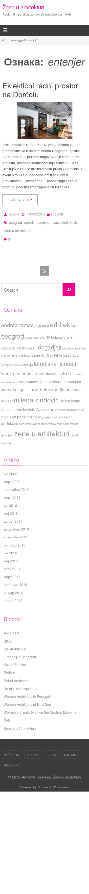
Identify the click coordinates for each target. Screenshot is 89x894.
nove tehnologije (71, 404)
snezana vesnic (47, 418)
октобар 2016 (14, 539)
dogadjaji (49, 341)
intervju (27, 358)
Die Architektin (15, 643)
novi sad (8, 411)
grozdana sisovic (11, 359)
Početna (11, 749)
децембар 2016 (16, 523)
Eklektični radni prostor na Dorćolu (40, 89)
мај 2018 (11, 507)
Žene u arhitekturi (23, 7)
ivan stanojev (48, 368)
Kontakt (71, 749)
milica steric (11, 404)
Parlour (9, 666)
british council (26, 342)
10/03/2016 (36, 213)
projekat (45, 220)
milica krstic (70, 395)
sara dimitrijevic (65, 220)
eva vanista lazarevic (28, 349)
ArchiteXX (11, 627)
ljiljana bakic (38, 383)
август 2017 (13, 515)
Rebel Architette (16, 674)
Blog (51, 749)
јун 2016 (10, 547)
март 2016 (12, 570)
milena (14, 213)
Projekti (57, 213)
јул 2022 (10, 467)
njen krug (50, 404)
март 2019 (12, 491)
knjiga (18, 383)
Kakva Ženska (15, 659)
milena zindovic (36, 393)
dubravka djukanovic (74, 342)
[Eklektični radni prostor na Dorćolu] (44, 120)
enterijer (30, 220)
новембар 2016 (16, 531)
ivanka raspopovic (19, 367)
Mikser (7, 395)
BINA (46, 331)
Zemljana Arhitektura (20, 722)
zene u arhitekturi (17, 227)
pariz (21, 411)
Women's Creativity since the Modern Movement (42, 706)
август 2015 (13, 594)
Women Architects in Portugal (27, 690)
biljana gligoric (33, 331)
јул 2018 (10, 499)
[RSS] (44, 265)
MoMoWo (32, 403)
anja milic (41, 319)
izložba (67, 367)
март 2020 (12, 475)
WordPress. (61, 781)
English (11, 759)
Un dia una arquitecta (20, 682)
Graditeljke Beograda (62, 349)
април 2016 (13, 563)
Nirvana (43, 781)
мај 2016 (11, 555)
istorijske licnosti (55, 358)
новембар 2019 (16, 483)
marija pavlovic (67, 383)
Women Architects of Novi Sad (27, 698)
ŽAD (7, 714)
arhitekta (63, 318)
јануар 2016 (13, 586)
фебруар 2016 (15, 578)
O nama (33, 749)
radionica (57, 412)
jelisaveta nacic (53, 376)
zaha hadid (63, 418)
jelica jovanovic (27, 375)
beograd (15, 220)
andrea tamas (17, 319)
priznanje (34, 411)
